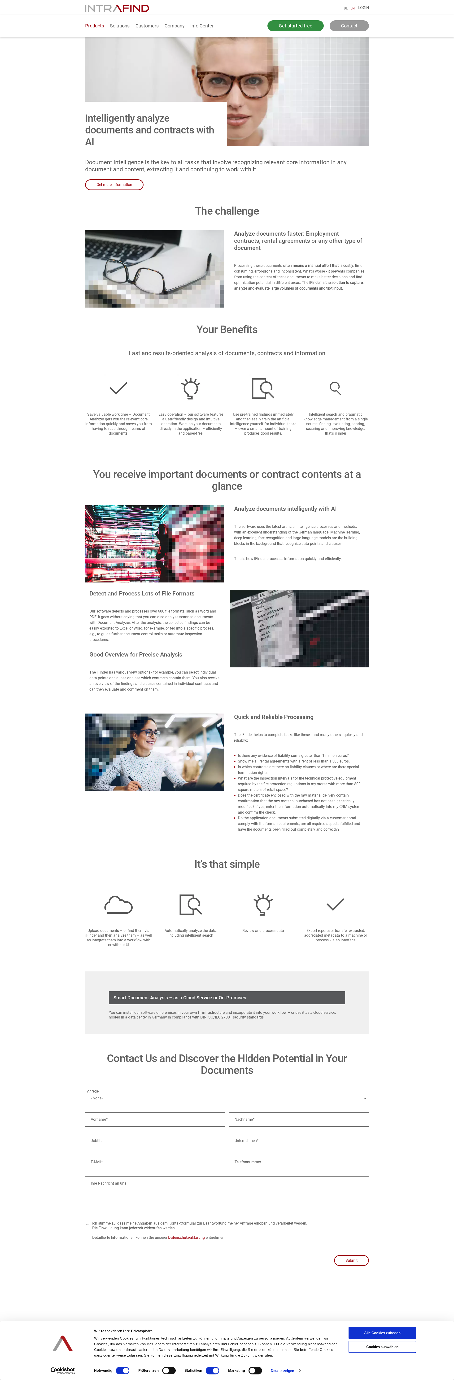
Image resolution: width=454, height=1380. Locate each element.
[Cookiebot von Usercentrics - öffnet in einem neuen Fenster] (62, 1370)
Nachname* (244, 1119)
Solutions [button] (120, 26)
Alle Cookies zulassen (382, 1333)
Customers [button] (147, 26)
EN (352, 8)
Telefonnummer (248, 1162)
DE (346, 8)
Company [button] (174, 26)
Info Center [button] (202, 26)
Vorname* (99, 1119)
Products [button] (94, 26)
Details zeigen (282, 1371)
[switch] (169, 1370)
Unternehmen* (246, 1140)
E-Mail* (97, 1162)
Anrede (93, 1091)
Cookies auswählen (382, 1347)
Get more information (114, 184)
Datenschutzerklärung (186, 1237)
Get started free (295, 26)
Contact (349, 26)
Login (363, 7)
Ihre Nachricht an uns (108, 1183)
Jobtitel (97, 1140)
